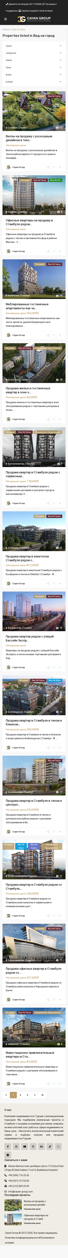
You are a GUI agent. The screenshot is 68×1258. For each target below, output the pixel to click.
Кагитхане (13, 295)
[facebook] (7, 1146)
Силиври (12, 127)
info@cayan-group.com (20, 1191)
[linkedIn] (41, 1146)
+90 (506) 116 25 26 (18, 1175)
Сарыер (12, 211)
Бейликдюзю (15, 712)
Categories (11, 53)
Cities (8, 67)
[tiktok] (50, 1146)
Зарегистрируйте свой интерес (37, 10)
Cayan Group (18, 167)
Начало (6, 29)
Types (9, 46)
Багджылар (14, 628)
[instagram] (16, 1146)
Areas (8, 74)
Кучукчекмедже (17, 876)
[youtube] (24, 1146)
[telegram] (7, 1155)
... (17, 158)
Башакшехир (15, 792)
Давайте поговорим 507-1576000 (24, 4)
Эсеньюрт (13, 379)
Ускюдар (13, 547)
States (9, 60)
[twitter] (33, 1146)
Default (9, 82)
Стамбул (23, 127)
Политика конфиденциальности (22, 1237)
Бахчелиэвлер (16, 463)
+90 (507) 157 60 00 (18, 1180)
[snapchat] (58, 1146)
